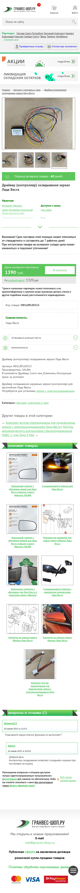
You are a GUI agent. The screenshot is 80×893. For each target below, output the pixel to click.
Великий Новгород (54, 33)
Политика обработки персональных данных (39, 866)
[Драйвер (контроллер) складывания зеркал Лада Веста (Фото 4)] (59, 160)
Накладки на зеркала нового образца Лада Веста (57, 639)
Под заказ (46, 210)
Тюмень (51, 36)
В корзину (60, 270)
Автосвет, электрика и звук (27, 89)
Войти (75, 12)
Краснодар (8, 36)
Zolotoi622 (10, 723)
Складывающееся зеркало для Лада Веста (57, 488)
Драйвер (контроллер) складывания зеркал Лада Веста (34, 91)
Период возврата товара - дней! (39, 176)
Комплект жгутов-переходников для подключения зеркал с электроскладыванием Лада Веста (38, 425)
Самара (28, 36)
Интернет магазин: (12, 205)
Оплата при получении (64, 46)
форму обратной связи (22, 785)
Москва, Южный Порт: (14, 222)
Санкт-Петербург (34, 33)
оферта (30, 851)
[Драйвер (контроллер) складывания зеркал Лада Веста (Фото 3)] (42, 160)
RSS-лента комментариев (68, 779)
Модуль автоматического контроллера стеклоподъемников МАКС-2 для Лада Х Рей (37, 431)
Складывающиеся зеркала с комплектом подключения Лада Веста (57, 592)
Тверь (43, 36)
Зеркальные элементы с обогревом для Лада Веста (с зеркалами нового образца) (22, 592)
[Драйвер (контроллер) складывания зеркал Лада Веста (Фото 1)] (9, 160)
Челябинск (62, 36)
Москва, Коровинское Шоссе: (18, 217)
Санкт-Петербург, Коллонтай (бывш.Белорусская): (17, 211)
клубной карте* (16, 280)
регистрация (10, 779)
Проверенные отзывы (30, 46)
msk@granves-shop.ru (39, 842)
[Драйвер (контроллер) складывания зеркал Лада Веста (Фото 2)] (26, 160)
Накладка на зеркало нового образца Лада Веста (22, 639)
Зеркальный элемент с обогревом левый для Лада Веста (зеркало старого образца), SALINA (23, 491)
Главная (6, 89)
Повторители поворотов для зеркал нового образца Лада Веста (57, 540)
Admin (11, 746)
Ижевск (69, 33)
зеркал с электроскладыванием (55, 391)
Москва (20, 33)
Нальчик (18, 36)
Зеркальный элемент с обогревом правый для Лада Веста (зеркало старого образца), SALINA (22, 542)
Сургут (35, 36)
